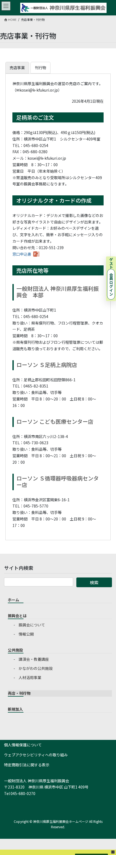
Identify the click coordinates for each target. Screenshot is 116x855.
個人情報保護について (23, 744)
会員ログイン (111, 284)
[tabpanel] (58, 305)
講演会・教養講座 (34, 659)
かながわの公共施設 (36, 668)
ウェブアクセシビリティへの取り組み (36, 754)
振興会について (32, 624)
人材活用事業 (30, 677)
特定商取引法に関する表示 (26, 764)
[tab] (17, 68)
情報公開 (26, 634)
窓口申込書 (21, 254)
